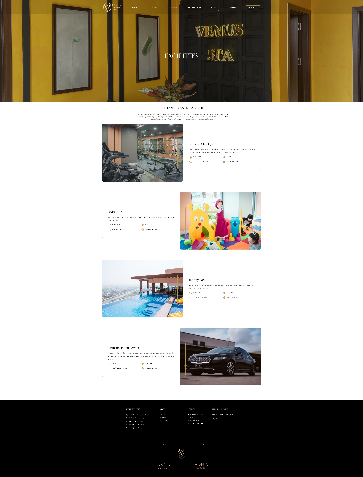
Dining (154, 7)
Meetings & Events (194, 7)
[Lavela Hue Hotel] (112, 7)
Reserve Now (253, 7)
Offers (213, 7)
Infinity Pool (197, 280)
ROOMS (190, 418)
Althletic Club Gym (201, 144)
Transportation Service (124, 348)
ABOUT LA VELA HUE (167, 415)
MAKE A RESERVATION (195, 415)
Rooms (134, 7)
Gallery (233, 7)
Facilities (174, 7)
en (357, 7)
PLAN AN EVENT (193, 421)
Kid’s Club (115, 212)
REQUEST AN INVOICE (195, 424)
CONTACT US (164, 421)
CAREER (163, 418)
